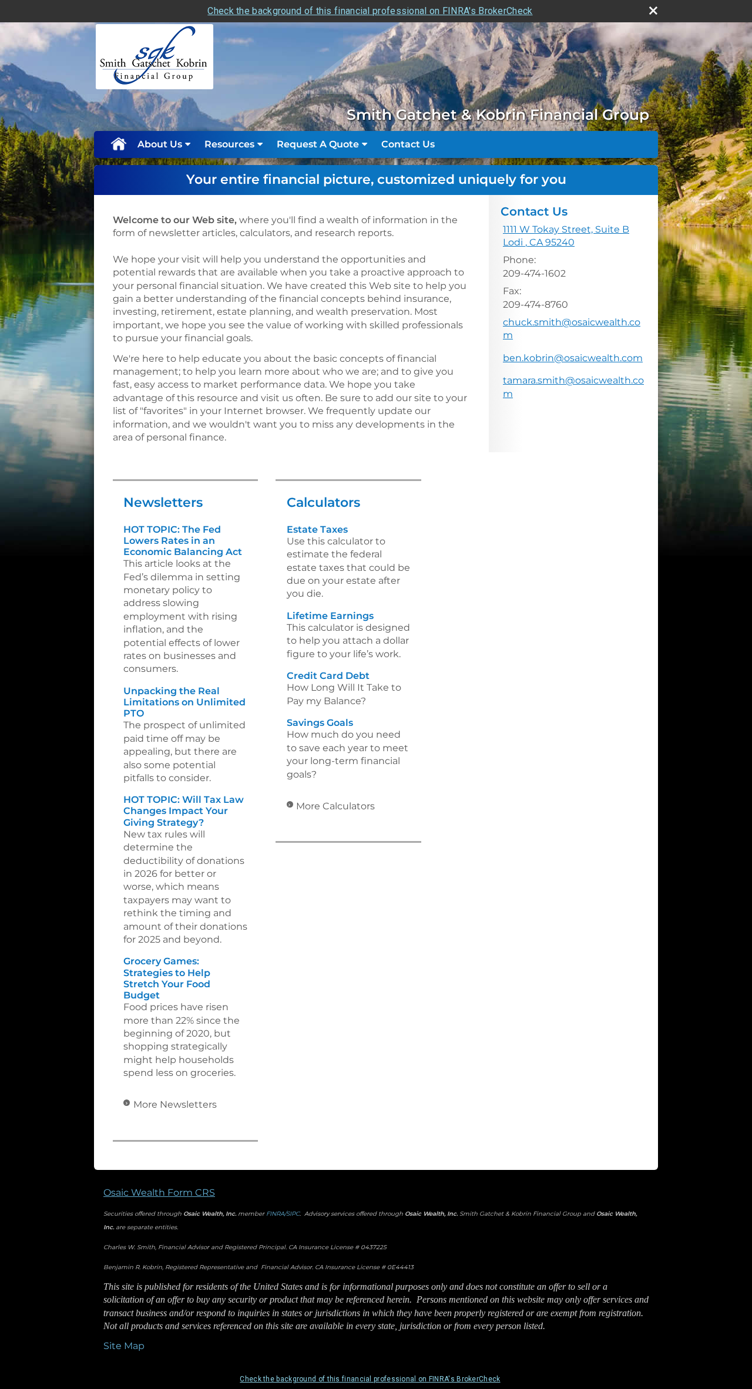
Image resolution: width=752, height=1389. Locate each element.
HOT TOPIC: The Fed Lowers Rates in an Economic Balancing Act (182, 540)
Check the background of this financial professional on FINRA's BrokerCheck (369, 10)
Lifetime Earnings (330, 615)
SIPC (293, 1214)
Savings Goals (320, 722)
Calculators (323, 502)
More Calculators (335, 806)
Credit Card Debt (328, 675)
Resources (229, 144)
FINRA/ (276, 1214)
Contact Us (408, 144)
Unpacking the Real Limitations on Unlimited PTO (184, 702)
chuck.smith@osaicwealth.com (571, 329)
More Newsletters (175, 1104)
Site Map (124, 1345)
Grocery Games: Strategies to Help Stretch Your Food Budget (166, 978)
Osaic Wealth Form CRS (159, 1192)
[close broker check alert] (653, 10)
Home (118, 144)
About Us (159, 144)
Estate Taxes (317, 529)
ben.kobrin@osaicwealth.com (573, 358)
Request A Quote (318, 144)
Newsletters (163, 502)
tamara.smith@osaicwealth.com (573, 387)
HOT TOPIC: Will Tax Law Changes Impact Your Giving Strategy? (183, 811)
